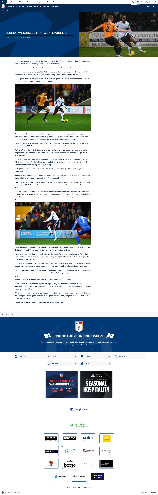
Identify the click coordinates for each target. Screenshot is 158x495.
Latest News (10, 10)
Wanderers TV (34, 6)
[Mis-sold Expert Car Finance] (97, 476)
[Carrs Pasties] (106, 438)
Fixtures (12, 6)
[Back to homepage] (3, 6)
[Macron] (69, 438)
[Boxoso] (69, 464)
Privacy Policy (88, 487)
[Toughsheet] (79, 409)
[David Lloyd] (88, 451)
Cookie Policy (77, 487)
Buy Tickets (12, 2)
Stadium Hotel (51, 2)
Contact (68, 487)
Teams (46, 6)
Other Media (153, 492)
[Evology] (106, 451)
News (21, 6)
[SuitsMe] (60, 477)
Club (3, 2)
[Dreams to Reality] (106, 463)
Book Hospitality (38, 2)
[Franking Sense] (51, 438)
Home (3, 10)
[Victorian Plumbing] (79, 425)
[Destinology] (88, 464)
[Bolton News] (79, 477)
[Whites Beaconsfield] (51, 463)
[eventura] (88, 438)
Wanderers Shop (24, 2)
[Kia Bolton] (51, 451)
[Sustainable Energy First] (69, 451)
